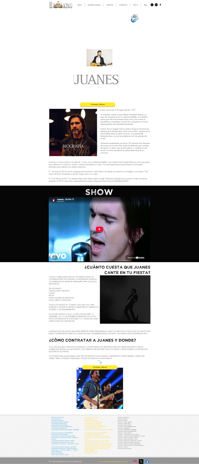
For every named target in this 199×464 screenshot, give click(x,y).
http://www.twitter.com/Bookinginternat (97, 9)
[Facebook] (147, 461)
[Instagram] (135, 461)
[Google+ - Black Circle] (156, 4)
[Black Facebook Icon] (160, 4)
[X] (152, 4)
